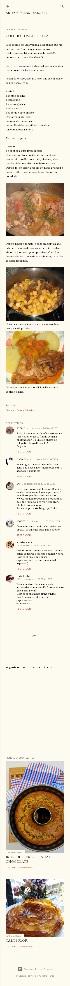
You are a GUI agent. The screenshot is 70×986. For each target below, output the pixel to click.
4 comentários (25, 946)
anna (20, 428)
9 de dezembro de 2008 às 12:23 (43, 521)
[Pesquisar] (62, 5)
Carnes (20, 410)
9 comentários (25, 867)
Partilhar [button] (10, 405)
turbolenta (23, 576)
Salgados (29, 410)
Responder (24, 451)
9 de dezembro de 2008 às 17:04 (34, 545)
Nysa (20, 459)
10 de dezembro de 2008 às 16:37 (35, 579)
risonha (21, 521)
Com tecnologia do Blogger (38, 969)
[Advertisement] (35, 713)
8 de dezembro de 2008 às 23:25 (41, 459)
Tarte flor (17, 940)
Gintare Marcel (46, 975)
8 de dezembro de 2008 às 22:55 (40, 428)
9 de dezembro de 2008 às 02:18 (38, 483)
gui (18, 483)
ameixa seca (24, 542)
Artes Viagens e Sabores (26, 13)
